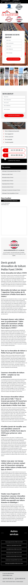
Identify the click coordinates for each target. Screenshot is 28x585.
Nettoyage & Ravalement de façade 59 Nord (11, 190)
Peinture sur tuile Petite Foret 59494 (14, 545)
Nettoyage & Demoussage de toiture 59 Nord (11, 171)
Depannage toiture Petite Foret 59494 (14, 552)
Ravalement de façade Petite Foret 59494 (14, 559)
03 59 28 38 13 (6, 0)
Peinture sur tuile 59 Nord (7, 174)
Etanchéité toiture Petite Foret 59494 (14, 549)
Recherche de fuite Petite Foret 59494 (14, 556)
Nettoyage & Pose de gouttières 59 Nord (10, 193)
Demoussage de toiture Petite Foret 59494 (14, 542)
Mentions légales (19, 581)
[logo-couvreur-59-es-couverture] (10, 13)
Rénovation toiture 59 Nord (7, 177)
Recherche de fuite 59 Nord (7, 187)
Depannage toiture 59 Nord (7, 183)
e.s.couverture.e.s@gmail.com (13, 2)
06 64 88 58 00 (17, 155)
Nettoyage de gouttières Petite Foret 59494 (14, 563)
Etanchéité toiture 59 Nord (7, 180)
